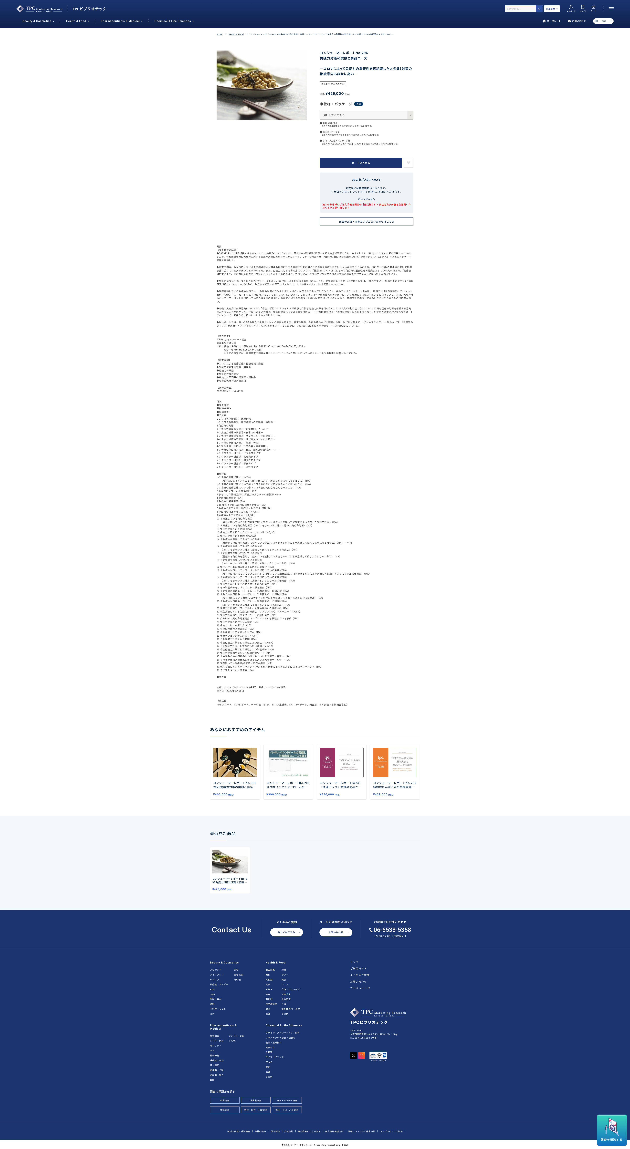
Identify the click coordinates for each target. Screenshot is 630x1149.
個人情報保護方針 (334, 1131)
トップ (354, 962)
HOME (220, 34)
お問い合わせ (579, 20)
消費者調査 (256, 1100)
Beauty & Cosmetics (224, 962)
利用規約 (275, 1131)
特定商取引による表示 (309, 1131)
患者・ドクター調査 (287, 1100)
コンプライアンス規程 (391, 1131)
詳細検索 (550, 8)
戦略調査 (224, 1109)
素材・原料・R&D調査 (255, 1109)
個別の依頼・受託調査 (238, 1131)
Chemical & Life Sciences (284, 1025)
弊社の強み (260, 1131)
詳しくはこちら (366, 198)
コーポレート (554, 20)
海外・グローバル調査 (286, 1109)
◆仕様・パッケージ (336, 103)
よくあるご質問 (360, 975)
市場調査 (224, 1100)
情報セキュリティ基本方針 (361, 1131)
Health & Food (236, 34)
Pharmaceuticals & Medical (223, 1027)
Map (395, 1034)
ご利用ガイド (358, 968)
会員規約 (288, 1131)
